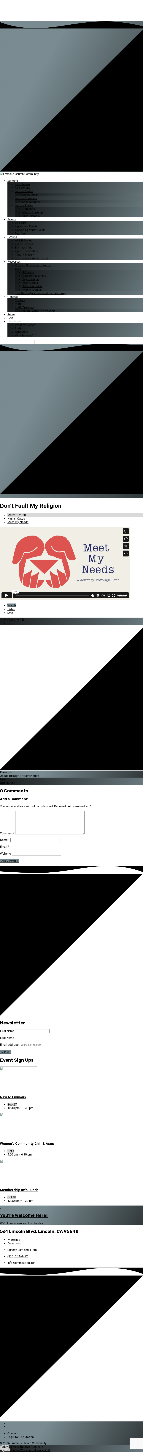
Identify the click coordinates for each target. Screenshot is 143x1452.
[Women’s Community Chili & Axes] (18, 1136)
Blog (18, 268)
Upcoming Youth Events (30, 229)
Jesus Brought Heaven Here (19, 776)
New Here (14, 321)
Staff (18, 303)
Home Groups (24, 244)
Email (4, 846)
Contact (12, 296)
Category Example (34, 275)
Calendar (20, 222)
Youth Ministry (24, 254)
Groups (12, 237)
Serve (11, 314)
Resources (14, 261)
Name (5, 840)
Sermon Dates (24, 205)
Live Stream (22, 184)
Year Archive (30, 282)
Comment (7, 833)
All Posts (28, 272)
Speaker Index (31, 201)
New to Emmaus (13, 1097)
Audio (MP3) (15, 619)
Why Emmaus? (24, 335)
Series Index (30, 194)
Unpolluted (7, 783)
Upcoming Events (26, 226)
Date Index (29, 208)
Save (10, 612)
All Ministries (23, 240)
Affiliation (21, 332)
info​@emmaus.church (21, 1263)
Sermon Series (24, 191)
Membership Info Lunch (19, 1190)
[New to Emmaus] (18, 1090)
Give (10, 317)
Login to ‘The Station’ (20, 1436)
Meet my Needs (17, 522)
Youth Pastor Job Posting (38, 310)
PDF (10, 623)
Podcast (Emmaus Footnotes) (33, 265)
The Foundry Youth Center (31, 258)
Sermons (12, 180)
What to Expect (25, 324)
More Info (13, 1239)
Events (11, 219)
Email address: (10, 1044)
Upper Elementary (26, 251)
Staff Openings (24, 307)
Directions (14, 1243)
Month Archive (32, 289)
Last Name (7, 1038)
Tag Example (30, 279)
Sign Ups (20, 233)
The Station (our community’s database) (40, 293)
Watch (11, 605)
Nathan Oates (16, 518)
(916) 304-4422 (17, 1256)
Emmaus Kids (23, 247)
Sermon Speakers (26, 198)
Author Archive (32, 286)
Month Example (32, 212)
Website (5, 853)
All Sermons (22, 187)
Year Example (31, 215)
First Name (7, 1031)
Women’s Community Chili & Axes (27, 1144)
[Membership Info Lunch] (18, 1183)
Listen (11, 609)
